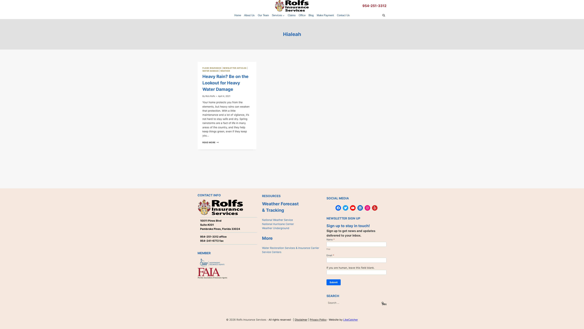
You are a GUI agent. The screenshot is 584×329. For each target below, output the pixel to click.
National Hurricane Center (278, 224)
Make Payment (325, 15)
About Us (249, 15)
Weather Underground (275, 228)
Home (237, 15)
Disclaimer (301, 319)
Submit (334, 282)
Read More (210, 142)
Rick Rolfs (210, 96)
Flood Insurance (211, 68)
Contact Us (343, 15)
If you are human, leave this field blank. (351, 267)
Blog (311, 15)
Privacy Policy (318, 319)
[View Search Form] (383, 15)
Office (302, 15)
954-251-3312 (374, 6)
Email (330, 255)
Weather (225, 71)
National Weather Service (277, 219)
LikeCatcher (350, 319)
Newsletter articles (235, 68)
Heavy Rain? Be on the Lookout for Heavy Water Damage (225, 83)
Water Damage (210, 71)
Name (331, 239)
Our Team (263, 15)
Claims (292, 15)
